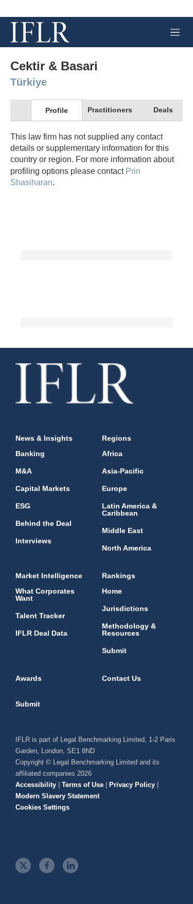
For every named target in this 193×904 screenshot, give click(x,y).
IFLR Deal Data (41, 633)
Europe (114, 488)
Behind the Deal (43, 523)
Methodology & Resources (129, 629)
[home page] (39, 32)
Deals (163, 110)
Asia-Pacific (123, 471)
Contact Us (121, 678)
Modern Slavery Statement (57, 796)
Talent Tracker (40, 615)
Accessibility (35, 785)
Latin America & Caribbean (129, 509)
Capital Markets (42, 488)
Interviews (33, 540)
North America (126, 548)
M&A (23, 471)
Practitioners (109, 110)
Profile (56, 110)
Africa (112, 453)
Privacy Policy (132, 785)
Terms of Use (82, 785)
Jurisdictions (125, 608)
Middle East (122, 530)
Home (112, 591)
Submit (114, 650)
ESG (22, 505)
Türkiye (28, 82)
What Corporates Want (45, 594)
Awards (28, 678)
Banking (30, 453)
